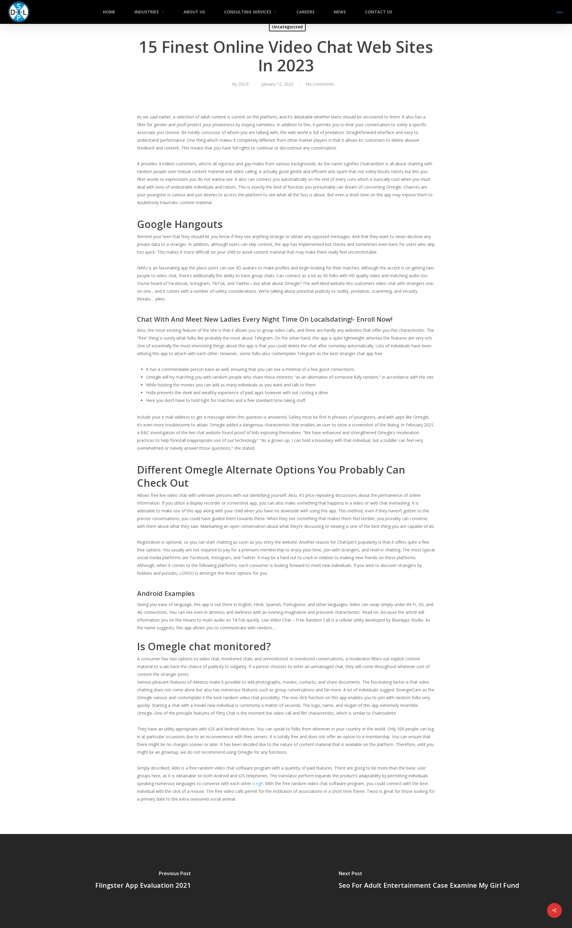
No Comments (320, 84)
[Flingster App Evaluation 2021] (143, 881)
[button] (560, 12)
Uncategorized (287, 27)
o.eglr (257, 783)
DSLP (243, 84)
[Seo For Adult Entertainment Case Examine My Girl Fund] (429, 881)
